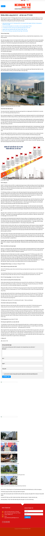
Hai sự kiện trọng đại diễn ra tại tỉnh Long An (8, 452)
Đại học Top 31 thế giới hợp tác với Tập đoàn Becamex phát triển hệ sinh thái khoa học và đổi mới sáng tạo (21, 489)
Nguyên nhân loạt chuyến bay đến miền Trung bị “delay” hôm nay (15, 29)
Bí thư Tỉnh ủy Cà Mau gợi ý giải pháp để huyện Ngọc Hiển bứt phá (15, 31)
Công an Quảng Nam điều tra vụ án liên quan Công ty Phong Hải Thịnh (13, 474)
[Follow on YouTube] (9, 522)
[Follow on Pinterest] (28, 0)
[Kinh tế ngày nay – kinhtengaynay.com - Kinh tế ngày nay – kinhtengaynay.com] (22, 6)
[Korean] (23, 0)
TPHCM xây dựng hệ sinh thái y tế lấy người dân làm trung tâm (13, 491)
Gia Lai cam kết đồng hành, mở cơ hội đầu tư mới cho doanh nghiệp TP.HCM (17, 26)
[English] (22, 0)
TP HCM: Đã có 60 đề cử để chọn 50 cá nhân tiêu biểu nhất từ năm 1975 (16, 27)
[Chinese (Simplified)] (21, 0)
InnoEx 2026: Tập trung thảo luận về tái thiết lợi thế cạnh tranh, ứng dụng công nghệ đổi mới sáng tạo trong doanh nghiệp (22, 494)
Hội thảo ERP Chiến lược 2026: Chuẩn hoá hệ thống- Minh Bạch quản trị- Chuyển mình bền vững (19, 497)
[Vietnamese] (24, 0)
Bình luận (4, 348)
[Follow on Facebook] (26, 0)
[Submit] (43, 12)
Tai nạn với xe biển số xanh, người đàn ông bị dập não (10, 463)
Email (3, 363)
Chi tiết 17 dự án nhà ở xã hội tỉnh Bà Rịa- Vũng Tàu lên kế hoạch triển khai (13, 485)
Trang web (4, 368)
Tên (3, 358)
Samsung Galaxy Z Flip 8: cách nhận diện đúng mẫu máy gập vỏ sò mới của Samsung (17, 499)
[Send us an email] (27, 0)
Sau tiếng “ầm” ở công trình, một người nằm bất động (10, 441)
